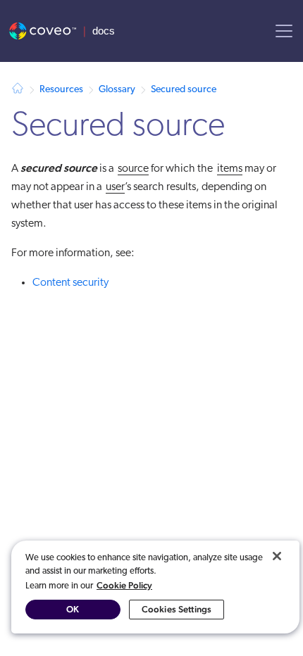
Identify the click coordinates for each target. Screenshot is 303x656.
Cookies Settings (176, 609)
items (229, 169)
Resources (61, 89)
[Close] (276, 556)
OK (72, 609)
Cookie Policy (124, 585)
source (133, 169)
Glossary (117, 89)
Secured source (183, 89)
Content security (70, 283)
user (115, 187)
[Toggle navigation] (284, 31)
